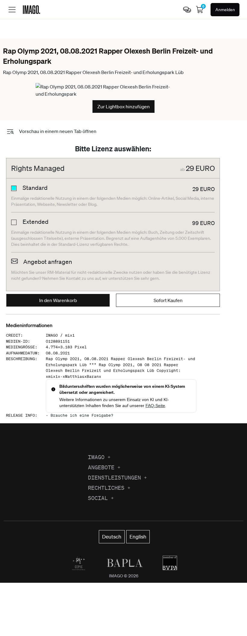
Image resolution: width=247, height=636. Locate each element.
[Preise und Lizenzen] (187, 9)
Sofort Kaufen (168, 300)
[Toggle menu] (12, 9)
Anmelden (225, 9)
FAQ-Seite (155, 405)
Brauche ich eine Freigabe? (82, 415)
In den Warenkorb (58, 300)
